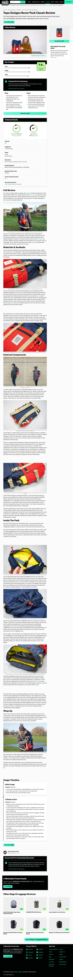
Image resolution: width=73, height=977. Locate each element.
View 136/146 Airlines (16, 135)
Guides (42, 1)
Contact (61, 959)
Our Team (51, 962)
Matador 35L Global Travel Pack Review (59, 932)
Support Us (62, 952)
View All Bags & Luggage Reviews (36, 939)
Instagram (36, 135)
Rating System (62, 962)
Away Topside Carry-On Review (57, 912)
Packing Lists (36, 1)
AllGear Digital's (18, 972)
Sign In (62, 1)
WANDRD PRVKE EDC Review (33, 912)
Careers (61, 949)
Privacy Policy (62, 964)
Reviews (48, 1)
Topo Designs (34, 9)
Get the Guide (7, 886)
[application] (25, 41)
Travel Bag (39, 239)
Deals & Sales (62, 957)
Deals (29, 1)
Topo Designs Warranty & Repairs (13, 184)
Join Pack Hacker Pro (13, 88)
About (57, 1)
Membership (68, 1)
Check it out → (54, 57)
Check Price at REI (8, 22)
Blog (52, 1)
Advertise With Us (53, 949)
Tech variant (33, 195)
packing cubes (36, 681)
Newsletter (51, 959)
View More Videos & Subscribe (38, 55)
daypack (28, 193)
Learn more (60, 5)
